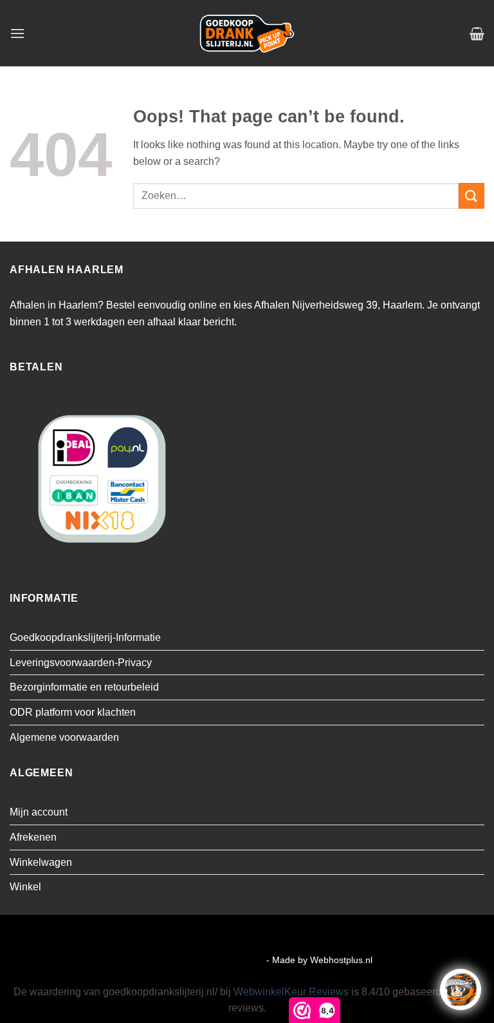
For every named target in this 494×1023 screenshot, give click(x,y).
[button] (17, 33)
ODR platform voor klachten (73, 712)
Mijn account (39, 812)
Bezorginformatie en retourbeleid (84, 687)
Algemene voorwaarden (64, 737)
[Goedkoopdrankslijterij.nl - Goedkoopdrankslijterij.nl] (247, 33)
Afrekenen (33, 837)
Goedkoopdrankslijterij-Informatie (85, 637)
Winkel (25, 886)
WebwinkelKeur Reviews (291, 991)
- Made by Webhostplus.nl (319, 960)
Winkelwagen (41, 862)
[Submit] (471, 195)
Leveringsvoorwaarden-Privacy (81, 662)
